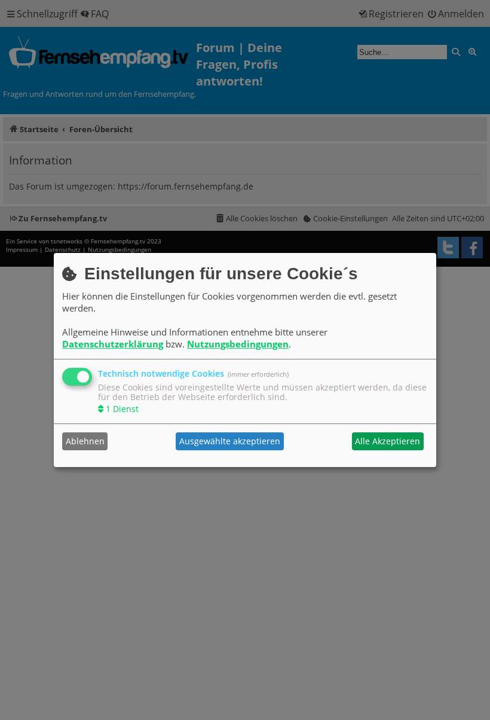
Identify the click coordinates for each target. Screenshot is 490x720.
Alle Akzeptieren (387, 441)
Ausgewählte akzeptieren (229, 441)
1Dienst (122, 408)
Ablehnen (85, 441)
